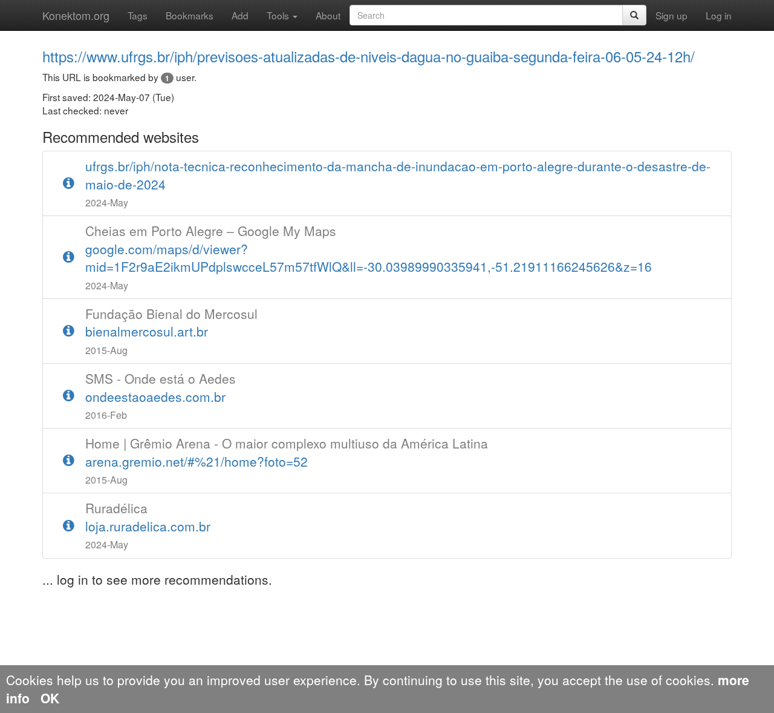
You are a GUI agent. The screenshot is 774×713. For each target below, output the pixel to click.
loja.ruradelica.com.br (147, 516)
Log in (719, 15)
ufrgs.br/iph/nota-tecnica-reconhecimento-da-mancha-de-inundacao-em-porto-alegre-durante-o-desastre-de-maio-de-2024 (398, 174)
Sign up (671, 15)
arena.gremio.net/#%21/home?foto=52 (286, 452)
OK (50, 698)
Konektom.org (75, 15)
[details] (68, 183)
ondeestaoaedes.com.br (160, 387)
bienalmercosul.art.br (171, 322)
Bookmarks (189, 15)
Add (240, 15)
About (328, 15)
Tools (279, 15)
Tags (138, 15)
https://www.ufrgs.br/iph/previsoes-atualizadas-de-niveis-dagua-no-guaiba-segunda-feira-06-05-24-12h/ (368, 56)
